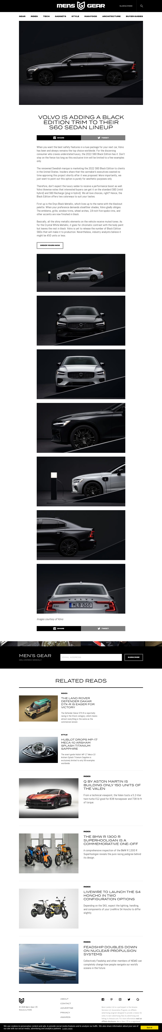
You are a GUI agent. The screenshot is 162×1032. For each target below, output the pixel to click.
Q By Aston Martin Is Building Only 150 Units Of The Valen (112, 785)
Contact (65, 1003)
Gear (22, 16)
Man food (90, 16)
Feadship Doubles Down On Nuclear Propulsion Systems (110, 951)
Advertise (66, 1008)
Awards (65, 1017)
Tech (46, 16)
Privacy (65, 1012)
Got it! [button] (149, 1028)
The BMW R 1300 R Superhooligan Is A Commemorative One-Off (111, 840)
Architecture (111, 16)
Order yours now (50, 245)
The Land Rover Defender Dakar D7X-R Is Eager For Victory (78, 702)
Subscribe (134, 657)
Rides (34, 16)
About (64, 999)
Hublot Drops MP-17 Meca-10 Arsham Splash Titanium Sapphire (79, 744)
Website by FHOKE (25, 1010)
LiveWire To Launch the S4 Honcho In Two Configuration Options (112, 896)
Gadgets (60, 16)
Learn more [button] (67, 1028)
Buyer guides (134, 16)
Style (75, 16)
